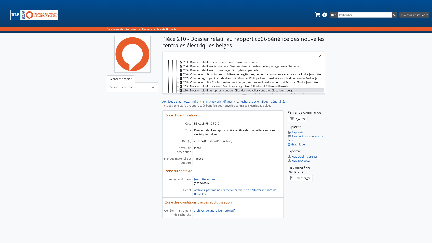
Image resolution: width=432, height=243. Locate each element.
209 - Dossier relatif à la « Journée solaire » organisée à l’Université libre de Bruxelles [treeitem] (236, 86)
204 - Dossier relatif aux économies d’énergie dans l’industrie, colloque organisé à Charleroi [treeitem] (241, 66)
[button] (317, 15)
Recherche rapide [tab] (121, 79)
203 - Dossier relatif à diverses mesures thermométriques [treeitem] (220, 62)
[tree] (244, 77)
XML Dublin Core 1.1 (304, 156)
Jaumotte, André (204, 179)
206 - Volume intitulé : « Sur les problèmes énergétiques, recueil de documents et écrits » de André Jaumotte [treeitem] (252, 74)
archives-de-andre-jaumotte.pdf (214, 210)
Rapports (298, 132)
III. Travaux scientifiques (217, 101)
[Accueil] (35, 14)
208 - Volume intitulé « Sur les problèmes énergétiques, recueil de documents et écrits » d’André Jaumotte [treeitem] (250, 82)
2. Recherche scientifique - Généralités (261, 101)
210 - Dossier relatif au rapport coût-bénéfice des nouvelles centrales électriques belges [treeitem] (239, 90)
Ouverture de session (413, 15)
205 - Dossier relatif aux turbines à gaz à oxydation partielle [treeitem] (221, 70)
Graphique (298, 144)
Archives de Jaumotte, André (180, 101)
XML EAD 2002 (301, 161)
